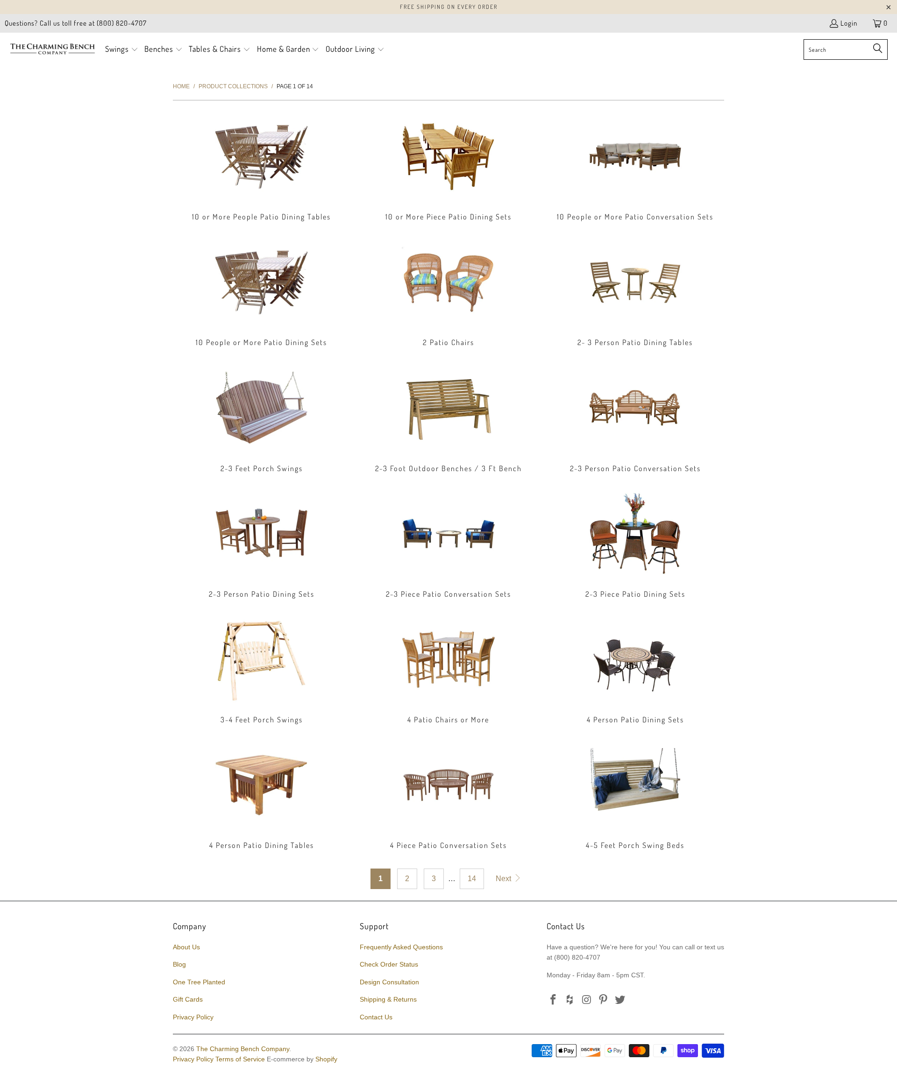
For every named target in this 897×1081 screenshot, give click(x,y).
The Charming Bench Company (242, 1049)
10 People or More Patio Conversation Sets (635, 167)
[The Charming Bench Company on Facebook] (554, 1000)
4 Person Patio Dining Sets (635, 670)
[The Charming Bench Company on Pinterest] (604, 1000)
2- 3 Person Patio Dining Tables (635, 292)
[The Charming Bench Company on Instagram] (587, 1000)
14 (472, 879)
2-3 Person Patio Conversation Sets (635, 418)
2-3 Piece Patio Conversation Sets (448, 544)
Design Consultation (389, 982)
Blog (179, 964)
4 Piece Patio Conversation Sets (448, 795)
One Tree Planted (199, 982)
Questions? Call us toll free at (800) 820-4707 (76, 23)
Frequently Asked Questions (401, 947)
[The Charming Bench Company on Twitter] (620, 1000)
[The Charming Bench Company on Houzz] (570, 1000)
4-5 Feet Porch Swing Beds (635, 795)
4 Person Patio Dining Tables (261, 795)
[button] (121, 49)
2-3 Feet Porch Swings (261, 418)
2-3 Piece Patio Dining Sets (635, 544)
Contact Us (376, 1017)
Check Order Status (389, 964)
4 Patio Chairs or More (448, 670)
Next (504, 879)
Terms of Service (240, 1059)
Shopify (326, 1059)
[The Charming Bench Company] (52, 49)
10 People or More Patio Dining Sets (261, 292)
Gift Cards (188, 999)
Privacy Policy (193, 1017)
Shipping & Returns (388, 999)
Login (848, 23)
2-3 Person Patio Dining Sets (261, 544)
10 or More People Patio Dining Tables (261, 167)
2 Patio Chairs (448, 292)
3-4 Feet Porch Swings (261, 670)
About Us (186, 947)
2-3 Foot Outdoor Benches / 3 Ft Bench (448, 418)
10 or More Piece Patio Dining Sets (448, 167)
